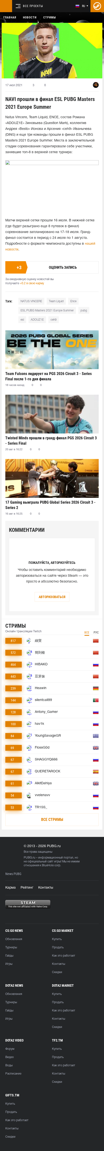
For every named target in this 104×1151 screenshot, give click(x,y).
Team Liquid (56, 301)
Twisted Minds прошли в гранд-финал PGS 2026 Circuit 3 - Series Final (51, 441)
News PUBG (13, 874)
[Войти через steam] (97, 6)
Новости (30, 17)
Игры (8, 964)
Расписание (13, 1073)
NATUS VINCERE (31, 301)
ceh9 (54, 319)
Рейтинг (27, 887)
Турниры (11, 947)
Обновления (13, 939)
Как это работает (63, 955)
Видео (9, 1057)
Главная (9, 17)
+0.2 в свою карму (32, 283)
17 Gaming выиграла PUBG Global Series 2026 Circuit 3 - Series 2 (50, 505)
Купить (57, 939)
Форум (9, 1049)
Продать (58, 947)
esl (22, 319)
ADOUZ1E (37, 319)
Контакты (45, 887)
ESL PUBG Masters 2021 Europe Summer (47, 310)
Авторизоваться (52, 597)
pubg (84, 310)
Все (86, 632)
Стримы (49, 17)
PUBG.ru (29, 857)
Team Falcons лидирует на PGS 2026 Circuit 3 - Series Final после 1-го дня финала (48, 376)
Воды (9, 1065)
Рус (96, 632)
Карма (10, 887)
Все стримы (52, 819)
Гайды (9, 955)
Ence (73, 301)
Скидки (57, 972)
